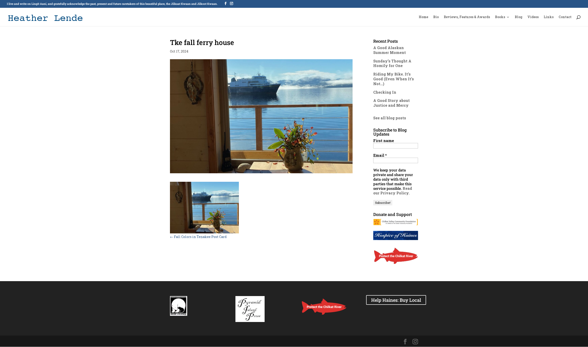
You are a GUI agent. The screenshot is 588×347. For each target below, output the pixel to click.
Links (549, 17)
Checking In (384, 92)
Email (380, 155)
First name (383, 140)
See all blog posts (389, 117)
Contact (565, 17)
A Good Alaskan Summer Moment (389, 50)
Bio (436, 17)
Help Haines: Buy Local (396, 300)
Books (500, 17)
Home (423, 17)
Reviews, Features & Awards (467, 17)
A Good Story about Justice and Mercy (391, 103)
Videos (533, 17)
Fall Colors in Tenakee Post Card (198, 237)
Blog (518, 17)
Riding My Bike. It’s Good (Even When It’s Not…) (393, 79)
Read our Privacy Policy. (392, 190)
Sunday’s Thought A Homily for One (392, 63)
